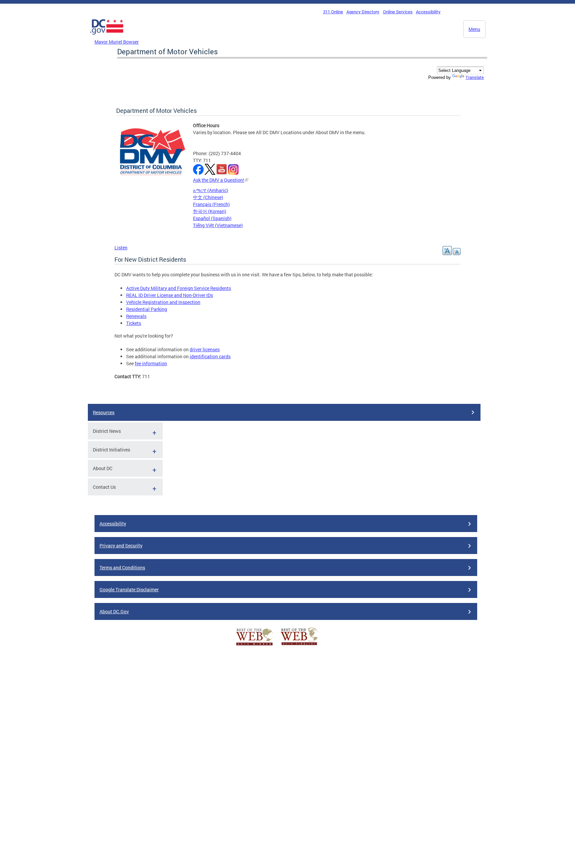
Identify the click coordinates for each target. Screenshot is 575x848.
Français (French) (211, 204)
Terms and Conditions (122, 567)
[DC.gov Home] (106, 36)
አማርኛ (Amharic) (210, 190)
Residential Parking (146, 309)
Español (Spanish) (212, 218)
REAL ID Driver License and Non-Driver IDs (169, 295)
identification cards (210, 356)
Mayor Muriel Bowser (117, 42)
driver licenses (205, 349)
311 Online (333, 12)
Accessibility (428, 12)
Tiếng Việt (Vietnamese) (218, 225)
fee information (151, 363)
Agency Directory (362, 12)
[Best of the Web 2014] (254, 645)
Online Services (398, 12)
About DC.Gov (114, 611)
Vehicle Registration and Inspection (163, 302)
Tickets (133, 323)
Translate (475, 77)
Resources (103, 412)
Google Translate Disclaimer (129, 589)
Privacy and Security (120, 545)
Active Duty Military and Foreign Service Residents (178, 288)
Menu (474, 29)
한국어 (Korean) (209, 211)
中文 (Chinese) (208, 197)
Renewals (136, 316)
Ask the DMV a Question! (218, 180)
